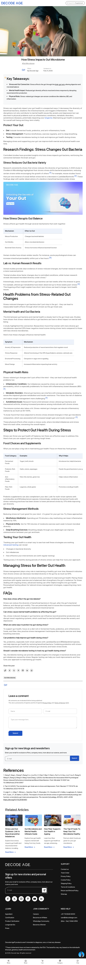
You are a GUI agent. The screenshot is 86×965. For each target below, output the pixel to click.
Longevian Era (10, 925)
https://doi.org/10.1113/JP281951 (15, 800)
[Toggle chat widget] (81, 954)
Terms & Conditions (68, 887)
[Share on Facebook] (9, 670)
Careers (36, 914)
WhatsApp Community (41, 921)
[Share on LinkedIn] (27, 670)
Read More (9, 852)
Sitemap (64, 894)
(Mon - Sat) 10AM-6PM (69, 921)
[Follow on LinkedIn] (41, 898)
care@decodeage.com (69, 918)
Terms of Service (60, 703)
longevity (48, 118)
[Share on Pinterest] (18, 670)
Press (7, 928)
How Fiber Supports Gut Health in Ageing (52, 831)
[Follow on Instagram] (21, 898)
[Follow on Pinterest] (28, 898)
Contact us (65, 869)
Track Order (65, 873)
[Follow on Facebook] (7, 898)
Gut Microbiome (9, 677)
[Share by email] (23, 670)
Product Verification (12, 921)
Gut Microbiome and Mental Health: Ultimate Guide (33, 831)
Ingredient (8, 914)
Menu (8, 963)
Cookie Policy (65, 880)
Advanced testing (10, 545)
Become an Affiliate (40, 918)
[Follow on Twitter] (14, 898)
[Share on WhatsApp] (31, 670)
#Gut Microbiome (28, 63)
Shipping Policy (66, 883)
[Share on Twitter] (14, 670)
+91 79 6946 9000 (68, 914)
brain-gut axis (60, 84)
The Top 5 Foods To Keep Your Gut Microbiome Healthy (71, 831)
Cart (42, 962)
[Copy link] (5, 670)
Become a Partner (39, 925)
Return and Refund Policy (69, 891)
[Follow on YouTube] (34, 898)
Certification (9, 918)
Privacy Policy (47, 703)
